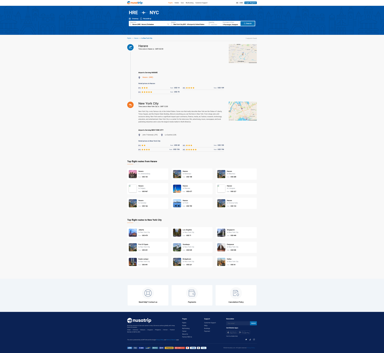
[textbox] (147, 23)
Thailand (172, 329)
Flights (170, 3)
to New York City (146, 38)
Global (129, 329)
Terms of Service (171, 339)
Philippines (158, 329)
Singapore (150, 329)
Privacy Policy (160, 339)
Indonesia (135, 329)
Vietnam (165, 329)
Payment (207, 331)
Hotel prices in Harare (146, 83)
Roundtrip (147, 19)
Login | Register (250, 3)
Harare (136, 38)
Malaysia (142, 329)
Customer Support (201, 3)
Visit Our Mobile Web (232, 336)
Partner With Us (187, 337)
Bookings (207, 328)
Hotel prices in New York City (149, 141)
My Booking (190, 3)
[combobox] (147, 23)
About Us (185, 334)
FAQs (206, 325)
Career (184, 331)
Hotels (177, 3)
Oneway (135, 19)
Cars (182, 3)
